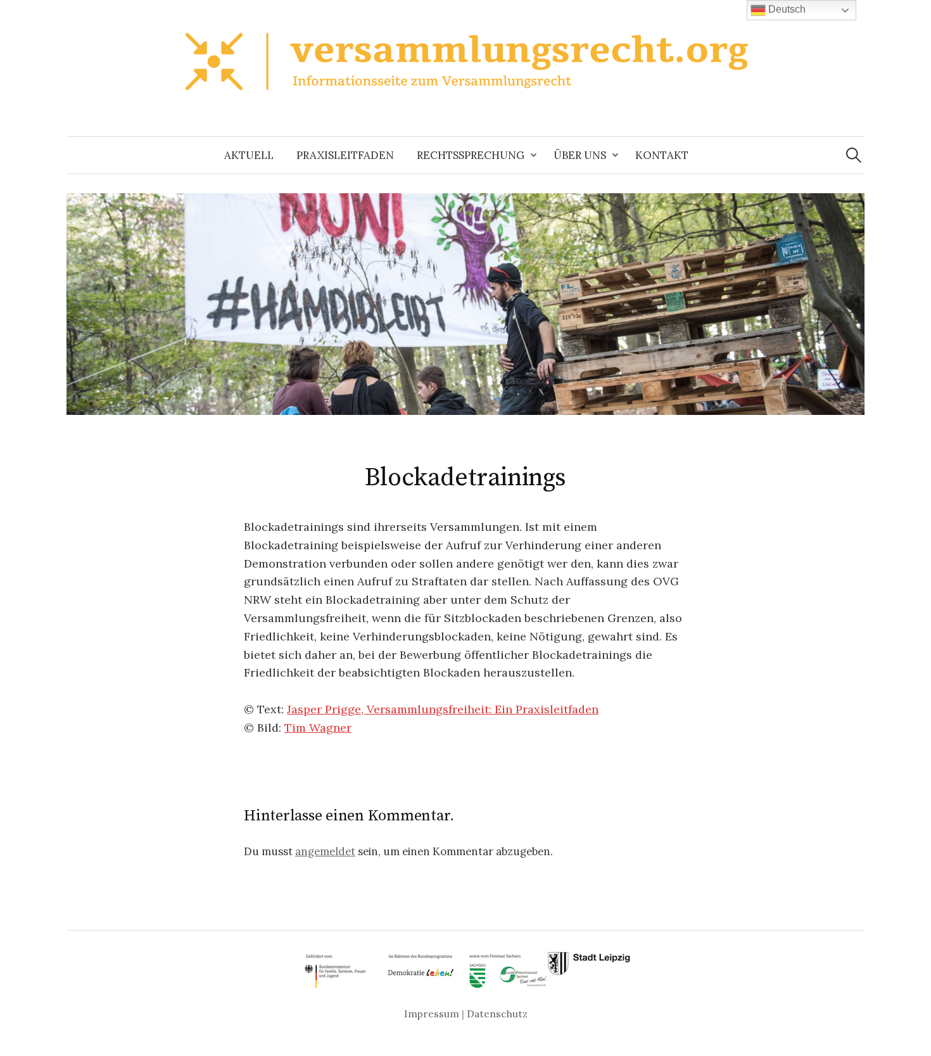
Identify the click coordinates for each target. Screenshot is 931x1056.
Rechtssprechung (470, 155)
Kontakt (661, 155)
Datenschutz (497, 1013)
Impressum (431, 1013)
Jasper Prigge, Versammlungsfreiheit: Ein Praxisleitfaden (442, 709)
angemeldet (325, 851)
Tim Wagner (318, 727)
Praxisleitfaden (345, 155)
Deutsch (786, 9)
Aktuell (249, 155)
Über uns (580, 155)
